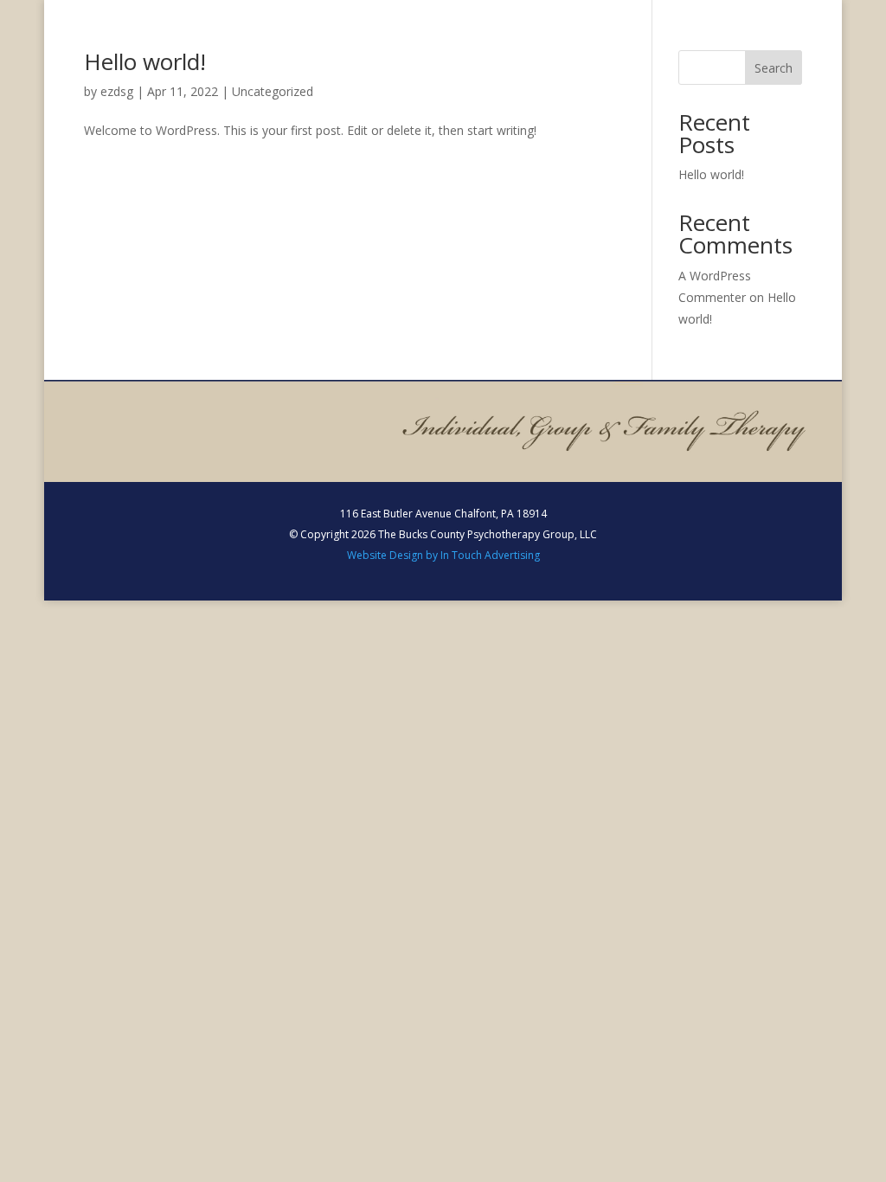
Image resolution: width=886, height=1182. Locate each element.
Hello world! (145, 61)
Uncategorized (272, 91)
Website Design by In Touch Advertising (443, 555)
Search (773, 68)
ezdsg (116, 91)
